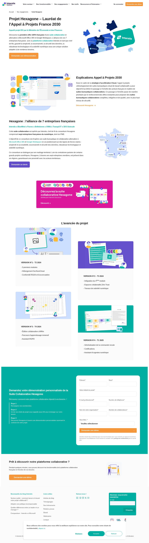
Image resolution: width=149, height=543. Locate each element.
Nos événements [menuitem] (49, 505)
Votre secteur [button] (28, 4)
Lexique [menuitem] (46, 520)
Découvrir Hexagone (84, 105)
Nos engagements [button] (61, 4)
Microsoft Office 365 (16, 142)
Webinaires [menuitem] (47, 516)
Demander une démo (134, 4)
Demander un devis (19, 164)
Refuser (114, 534)
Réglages (78, 534)
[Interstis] (8, 4)
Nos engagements (22, 12)
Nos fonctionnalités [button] (43, 4)
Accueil (11, 12)
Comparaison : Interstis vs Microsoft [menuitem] (23, 513)
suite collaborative (57, 35)
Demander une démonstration (23, 56)
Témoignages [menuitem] (48, 502)
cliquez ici (41, 528)
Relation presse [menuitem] (48, 509)
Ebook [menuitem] (45, 512)
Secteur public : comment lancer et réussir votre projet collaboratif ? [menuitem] (25, 499)
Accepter (96, 534)
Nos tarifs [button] (75, 4)
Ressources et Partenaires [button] (90, 4)
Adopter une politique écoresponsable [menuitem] (24, 504)
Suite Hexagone (37, 12)
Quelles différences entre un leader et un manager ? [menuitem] (25, 509)
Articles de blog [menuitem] (48, 498)
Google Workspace (34, 142)
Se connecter (118, 4)
